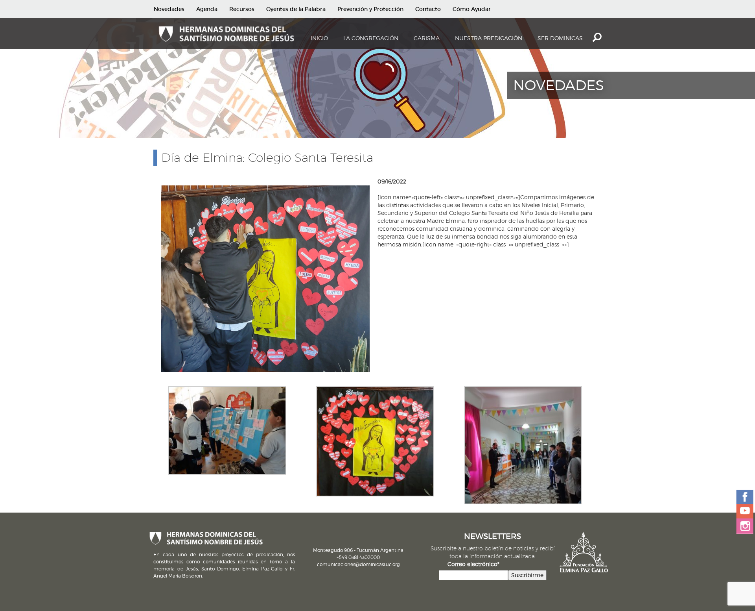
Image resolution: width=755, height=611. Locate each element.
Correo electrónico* (473, 564)
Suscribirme (527, 575)
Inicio (319, 38)
